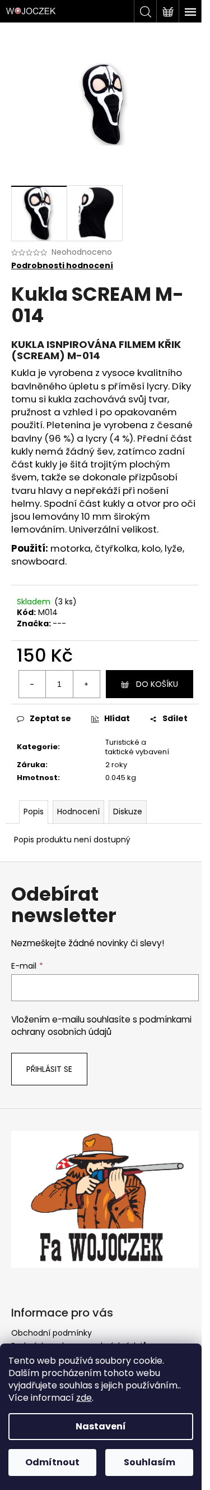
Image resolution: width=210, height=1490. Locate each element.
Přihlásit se (49, 1069)
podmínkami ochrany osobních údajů (101, 1026)
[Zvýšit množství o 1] (86, 684)
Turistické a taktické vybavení (137, 747)
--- (59, 623)
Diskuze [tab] (127, 811)
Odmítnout (52, 1462)
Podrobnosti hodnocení (62, 265)
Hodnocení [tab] (78, 811)
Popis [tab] (34, 811)
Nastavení (101, 1426)
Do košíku (157, 684)
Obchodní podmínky (51, 1332)
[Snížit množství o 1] (32, 684)
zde (84, 1397)
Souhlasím (149, 1462)
